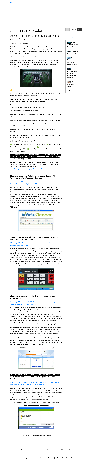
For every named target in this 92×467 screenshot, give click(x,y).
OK (79, 29)
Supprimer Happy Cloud (72, 52)
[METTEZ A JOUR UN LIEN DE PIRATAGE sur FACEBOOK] (36, 279)
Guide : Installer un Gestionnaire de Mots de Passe (72, 61)
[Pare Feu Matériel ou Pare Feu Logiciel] (36, 220)
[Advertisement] (46, 17)
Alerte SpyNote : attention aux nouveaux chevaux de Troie (73, 86)
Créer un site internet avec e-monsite (33, 450)
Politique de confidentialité (64, 458)
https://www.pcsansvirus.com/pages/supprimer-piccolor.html (29, 169)
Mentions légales (24, 458)
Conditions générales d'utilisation (43, 458)
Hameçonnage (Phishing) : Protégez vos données (72, 74)
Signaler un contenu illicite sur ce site (59, 450)
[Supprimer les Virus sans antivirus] (36, 418)
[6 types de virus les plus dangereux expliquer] (36, 357)
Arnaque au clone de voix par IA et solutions (73, 45)
